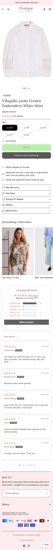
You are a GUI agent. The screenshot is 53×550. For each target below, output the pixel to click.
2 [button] (23, 465)
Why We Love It (12, 187)
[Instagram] (28, 545)
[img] (9, 346)
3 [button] (27, 465)
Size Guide (10, 193)
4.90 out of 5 (33, 295)
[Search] (8, 9)
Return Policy (11, 211)
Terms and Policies (26, 540)
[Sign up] (47, 493)
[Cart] (50, 9)
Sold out (26, 147)
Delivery (9, 205)
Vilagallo (7, 95)
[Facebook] (24, 545)
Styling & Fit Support (14, 199)
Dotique (22, 535)
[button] (8, 116)
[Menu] (3, 9)
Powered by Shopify (33, 535)
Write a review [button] (26, 322)
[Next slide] (48, 253)
